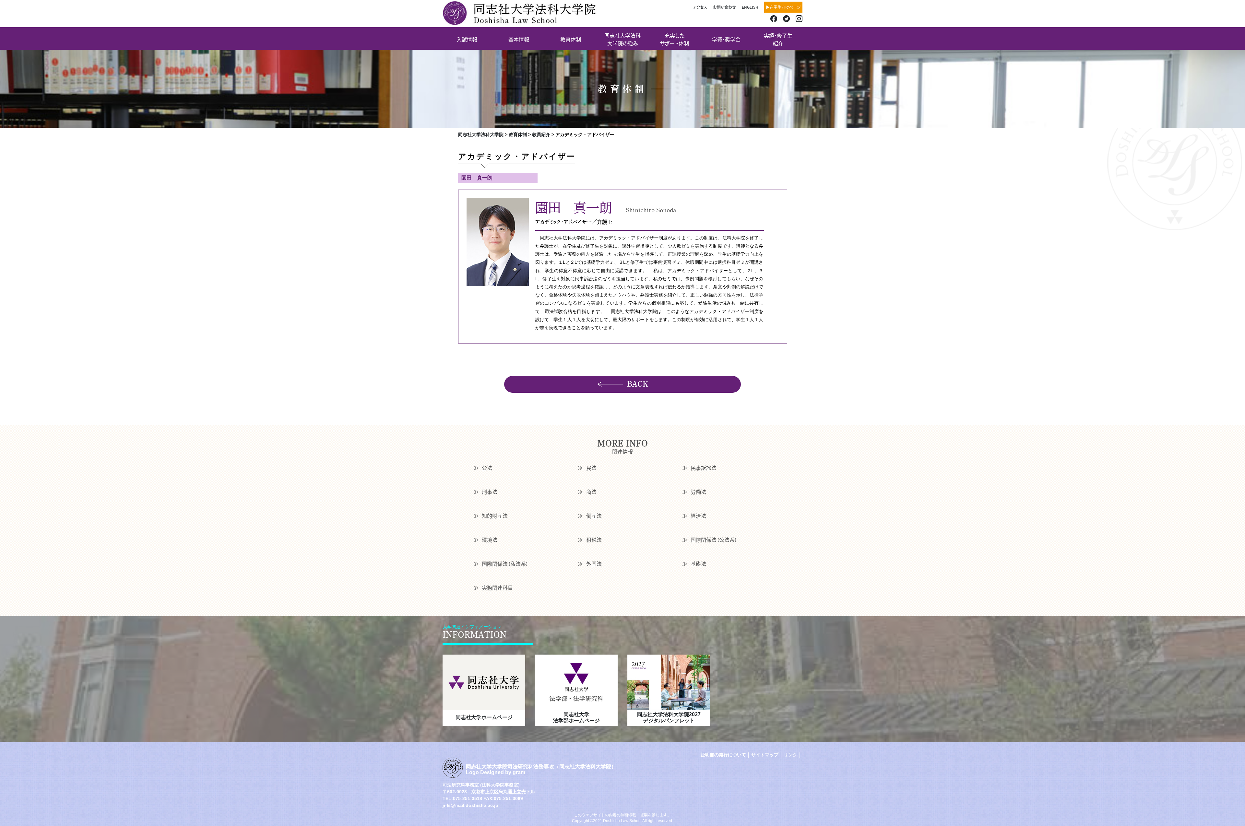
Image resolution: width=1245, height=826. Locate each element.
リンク (790, 754)
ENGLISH (750, 7)
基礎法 (698, 563)
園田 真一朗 (476, 177)
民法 (591, 467)
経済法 (698, 515)
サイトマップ (764, 754)
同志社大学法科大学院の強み (622, 39)
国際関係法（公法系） (714, 539)
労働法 (698, 491)
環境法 (489, 539)
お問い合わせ (724, 7)
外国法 (594, 563)
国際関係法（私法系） (505, 563)
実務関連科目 (497, 587)
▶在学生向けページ (783, 7)
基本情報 (518, 39)
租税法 (594, 539)
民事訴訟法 (704, 467)
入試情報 (466, 39)
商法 (591, 491)
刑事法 (489, 491)
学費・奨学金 (726, 39)
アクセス (700, 7)
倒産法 (594, 515)
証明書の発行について (723, 754)
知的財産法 (495, 515)
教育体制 (570, 39)
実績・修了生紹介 (778, 39)
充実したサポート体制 (674, 39)
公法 (487, 467)
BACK (637, 384)
